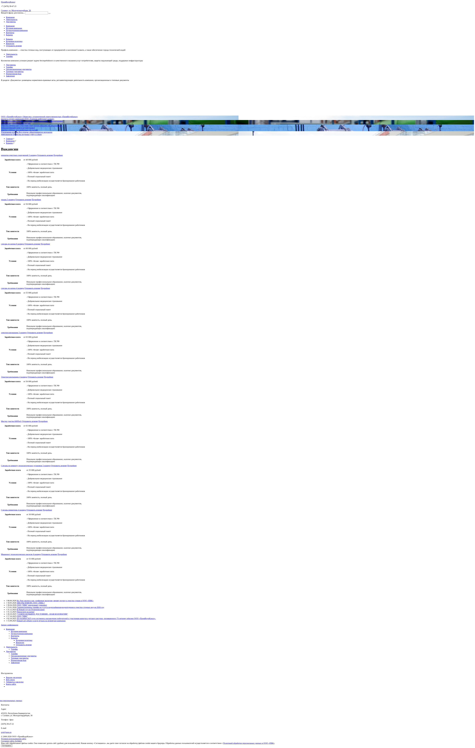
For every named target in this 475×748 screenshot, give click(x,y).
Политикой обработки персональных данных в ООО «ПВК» (249, 743)
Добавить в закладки (15, 682)
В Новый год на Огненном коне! (31, 610)
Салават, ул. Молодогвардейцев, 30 (16, 10)
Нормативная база (13, 74)
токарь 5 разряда (8, 200)
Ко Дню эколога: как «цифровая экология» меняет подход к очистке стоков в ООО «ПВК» (55, 601)
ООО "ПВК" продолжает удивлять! (32, 605)
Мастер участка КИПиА (11, 421)
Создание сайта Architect (11, 741)
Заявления (10, 76)
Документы (11, 65)
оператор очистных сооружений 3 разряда (19, 155)
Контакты (10, 33)
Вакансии (10, 43)
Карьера (9, 35)
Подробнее (58, 155)
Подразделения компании (17, 30)
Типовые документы (15, 71)
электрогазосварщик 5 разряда (14, 333)
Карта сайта (11, 684)
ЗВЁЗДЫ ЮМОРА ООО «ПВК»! (31, 603)
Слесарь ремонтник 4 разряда (13, 510)
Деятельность (11, 54)
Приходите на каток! (25, 612)
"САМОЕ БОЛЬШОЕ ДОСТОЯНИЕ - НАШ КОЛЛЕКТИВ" (42, 614)
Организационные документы (19, 69)
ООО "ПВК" (22, 616)
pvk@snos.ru (6, 732)
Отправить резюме (14, 46)
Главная (9, 139)
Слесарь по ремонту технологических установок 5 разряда (25, 466)
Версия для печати (14, 677)
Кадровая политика (14, 41)
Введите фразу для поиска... (13, 13)
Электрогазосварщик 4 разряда (14, 377)
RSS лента (10, 680)
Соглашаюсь (7, 746)
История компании (14, 28)
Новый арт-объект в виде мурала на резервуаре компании (41, 621)
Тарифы (9, 56)
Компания (10, 26)
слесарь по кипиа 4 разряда (12, 288)
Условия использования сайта (13, 739)
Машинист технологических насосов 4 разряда (21, 554)
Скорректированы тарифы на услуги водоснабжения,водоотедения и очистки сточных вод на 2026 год (60, 607)
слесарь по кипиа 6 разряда (12, 244)
